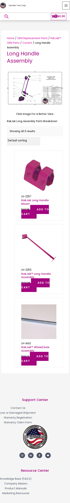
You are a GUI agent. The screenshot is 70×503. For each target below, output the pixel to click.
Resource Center (35, 470)
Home (10, 38)
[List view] (62, 140)
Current (27, 43)
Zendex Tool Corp (17, 5)
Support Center (35, 399)
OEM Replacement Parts (32, 38)
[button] (6, 16)
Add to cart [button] (35, 212)
